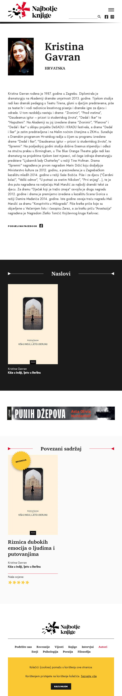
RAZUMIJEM (61, 686)
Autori (102, 646)
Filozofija (84, 651)
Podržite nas (23, 646)
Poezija (68, 651)
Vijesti (59, 646)
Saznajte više (89, 676)
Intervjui (88, 646)
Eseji (35, 651)
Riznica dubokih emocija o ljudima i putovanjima (31, 548)
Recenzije (43, 646)
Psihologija (50, 651)
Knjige (72, 646)
